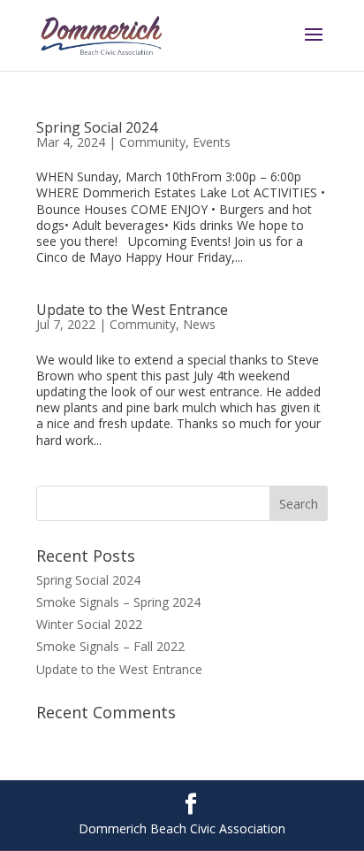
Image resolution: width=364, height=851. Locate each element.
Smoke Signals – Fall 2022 (110, 646)
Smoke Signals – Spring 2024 (118, 602)
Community (152, 142)
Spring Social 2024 (96, 127)
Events (212, 142)
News (199, 324)
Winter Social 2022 (89, 624)
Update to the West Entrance (132, 309)
